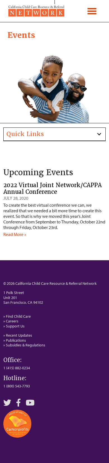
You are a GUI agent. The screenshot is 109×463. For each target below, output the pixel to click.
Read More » (14, 234)
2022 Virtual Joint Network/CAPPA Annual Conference (52, 189)
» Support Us (14, 326)
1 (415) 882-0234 (16, 367)
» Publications (14, 340)
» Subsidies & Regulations (24, 345)
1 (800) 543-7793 (16, 386)
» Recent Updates (17, 335)
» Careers (10, 321)
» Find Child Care (17, 316)
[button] (54, 134)
